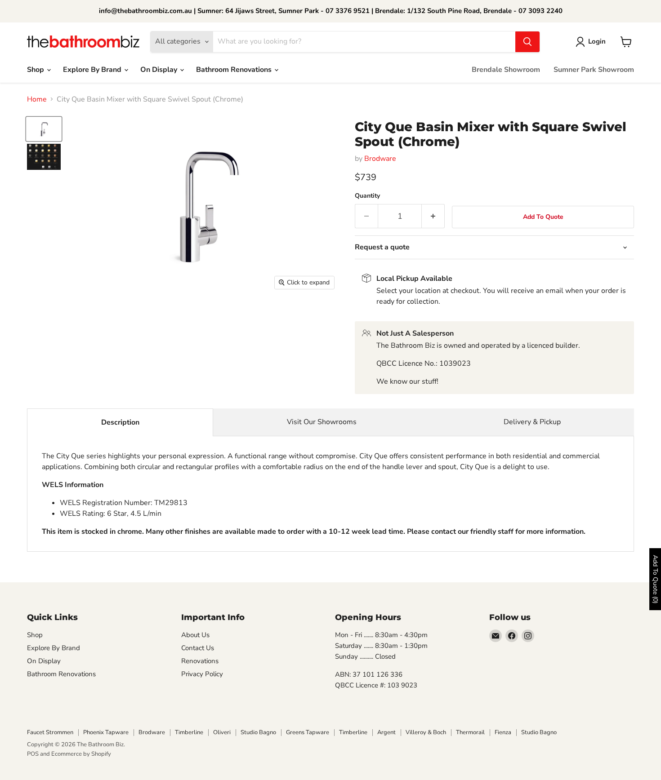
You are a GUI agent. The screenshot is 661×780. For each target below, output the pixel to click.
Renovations (200, 660)
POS (33, 754)
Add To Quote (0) (655, 579)
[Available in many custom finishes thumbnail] (44, 157)
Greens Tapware (307, 732)
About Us (195, 634)
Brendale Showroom (506, 70)
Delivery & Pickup (532, 422)
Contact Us (197, 647)
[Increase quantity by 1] (433, 216)
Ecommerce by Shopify (81, 754)
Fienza (503, 732)
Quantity (367, 195)
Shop (36, 70)
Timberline (189, 732)
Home (37, 99)
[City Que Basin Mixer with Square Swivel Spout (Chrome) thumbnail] (44, 129)
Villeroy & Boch (426, 732)
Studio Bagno (258, 732)
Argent (386, 732)
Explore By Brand (93, 70)
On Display (159, 70)
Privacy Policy (202, 673)
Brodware (380, 159)
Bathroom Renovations (234, 70)
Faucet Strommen (50, 732)
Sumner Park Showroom (594, 70)
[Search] (527, 41)
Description (120, 422)
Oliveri (222, 732)
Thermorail (470, 732)
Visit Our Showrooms (322, 422)
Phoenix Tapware (106, 732)
